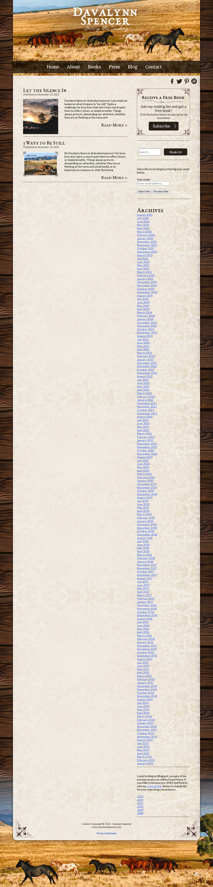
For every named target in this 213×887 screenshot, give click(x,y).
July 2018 (142, 541)
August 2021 (144, 416)
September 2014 (147, 696)
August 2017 (144, 578)
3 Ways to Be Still (44, 142)
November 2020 (147, 447)
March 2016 (144, 635)
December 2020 (147, 443)
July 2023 (142, 339)
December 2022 (147, 363)
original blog (154, 786)
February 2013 (146, 760)
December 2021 (147, 403)
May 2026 (143, 225)
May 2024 (143, 305)
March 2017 (144, 595)
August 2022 (144, 376)
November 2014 (147, 689)
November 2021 (147, 406)
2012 (140, 800)
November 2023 (147, 326)
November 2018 (147, 528)
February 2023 (146, 356)
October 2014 (145, 692)
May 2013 (143, 750)
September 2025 (147, 251)
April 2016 (143, 632)
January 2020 (145, 480)
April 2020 (143, 470)
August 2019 (144, 497)
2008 (140, 813)
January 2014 (145, 723)
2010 (140, 806)
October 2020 (145, 450)
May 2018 (143, 548)
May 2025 (143, 265)
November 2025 (147, 245)
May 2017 (143, 588)
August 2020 (144, 457)
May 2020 (143, 467)
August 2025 (144, 255)
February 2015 (146, 679)
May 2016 (143, 629)
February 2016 (146, 639)
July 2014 (142, 703)
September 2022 (147, 373)
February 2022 (146, 396)
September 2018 (147, 534)
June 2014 (143, 706)
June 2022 (143, 383)
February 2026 (146, 235)
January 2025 (145, 278)
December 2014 (147, 686)
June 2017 (143, 585)
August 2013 (144, 740)
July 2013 (142, 743)
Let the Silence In (44, 90)
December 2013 (147, 726)
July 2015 (142, 662)
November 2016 (147, 608)
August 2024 (144, 295)
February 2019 (146, 517)
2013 (140, 796)
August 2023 (144, 336)
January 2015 (145, 682)
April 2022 (143, 389)
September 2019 (147, 494)
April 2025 (143, 268)
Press (114, 67)
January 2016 (145, 642)
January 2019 (145, 521)
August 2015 (144, 659)
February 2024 (146, 315)
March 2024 (144, 312)
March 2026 (144, 231)
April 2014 (143, 713)
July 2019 (142, 501)
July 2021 (142, 420)
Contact (153, 67)
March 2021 (144, 433)
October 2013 (145, 733)
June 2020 (143, 463)
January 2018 (145, 561)
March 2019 (144, 514)
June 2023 (143, 342)
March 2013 (144, 756)
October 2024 (145, 289)
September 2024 (147, 292)
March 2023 (144, 352)
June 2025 (143, 262)
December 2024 (147, 282)
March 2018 (144, 555)
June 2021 (143, 423)
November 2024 (147, 285)
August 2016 (144, 618)
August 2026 (144, 215)
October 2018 (145, 531)
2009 (140, 810)
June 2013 (143, 746)
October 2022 (145, 369)
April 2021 (143, 430)
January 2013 (145, 763)
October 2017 (145, 571)
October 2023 (145, 329)
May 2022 (143, 386)
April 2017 (143, 591)
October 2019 (145, 490)
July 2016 (142, 622)
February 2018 (146, 558)
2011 (140, 803)
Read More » (114, 125)
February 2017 (146, 598)
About (73, 67)
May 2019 (143, 507)
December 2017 (147, 564)
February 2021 (146, 437)
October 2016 (145, 612)
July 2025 (142, 258)
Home (53, 67)
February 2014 (146, 719)
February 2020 (146, 477)
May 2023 (143, 346)
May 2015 (143, 669)
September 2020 (147, 454)
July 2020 (142, 460)
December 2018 (147, 524)
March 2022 (144, 393)
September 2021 (147, 413)
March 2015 (144, 676)
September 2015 (147, 655)
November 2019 (147, 487)
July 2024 (142, 299)
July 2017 (142, 581)
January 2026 (145, 238)
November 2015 (147, 649)
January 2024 (145, 319)
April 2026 (143, 228)
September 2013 (147, 736)
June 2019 (143, 504)
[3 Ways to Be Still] (40, 175)
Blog (132, 67)
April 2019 (143, 511)
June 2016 (143, 625)
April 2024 (143, 309)
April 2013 (143, 753)
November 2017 (147, 568)
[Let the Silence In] (40, 133)
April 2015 (143, 672)
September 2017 (147, 575)
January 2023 (145, 359)
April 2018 (143, 551)
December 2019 (147, 484)
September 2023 (147, 332)
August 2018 (144, 538)
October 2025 (145, 248)
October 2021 (145, 410)
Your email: (143, 179)
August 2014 (144, 699)
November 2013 (147, 729)
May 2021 (143, 427)
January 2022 (145, 400)
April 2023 (143, 349)
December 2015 (147, 645)
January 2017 (145, 602)
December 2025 (147, 241)
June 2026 (143, 221)
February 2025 (146, 275)
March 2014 (144, 716)
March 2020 (144, 474)
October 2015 (145, 652)
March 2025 (144, 272)
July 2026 (142, 218)
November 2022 (147, 366)
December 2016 (147, 605)
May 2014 (143, 709)
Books (94, 67)
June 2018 (143, 544)
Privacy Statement (106, 833)
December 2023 (147, 322)
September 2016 (147, 615)
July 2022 (142, 379)
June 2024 (143, 302)
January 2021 (145, 440)
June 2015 (143, 666)
